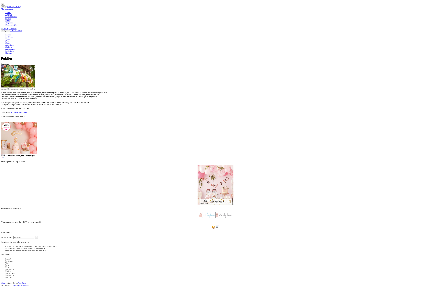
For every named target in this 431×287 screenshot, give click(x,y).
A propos (8, 15)
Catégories (5, 31)
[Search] (2, 4)
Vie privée (9, 23)
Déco (7, 41)
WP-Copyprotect (23, 285)
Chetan (15, 285)
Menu (7, 43)
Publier (7, 21)
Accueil (8, 13)
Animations (9, 45)
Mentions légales (11, 25)
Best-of (8, 35)
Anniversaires (10, 49)
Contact (8, 19)
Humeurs (8, 53)
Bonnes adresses (11, 17)
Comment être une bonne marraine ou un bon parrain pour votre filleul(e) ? (31, 246)
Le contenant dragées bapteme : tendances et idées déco (25, 248)
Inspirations (9, 51)
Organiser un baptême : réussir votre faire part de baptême (25, 250)
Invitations (9, 37)
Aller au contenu (7, 9)
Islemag (3, 283)
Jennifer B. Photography (19, 112)
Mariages (8, 47)
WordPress (22, 283)
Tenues (7, 39)
